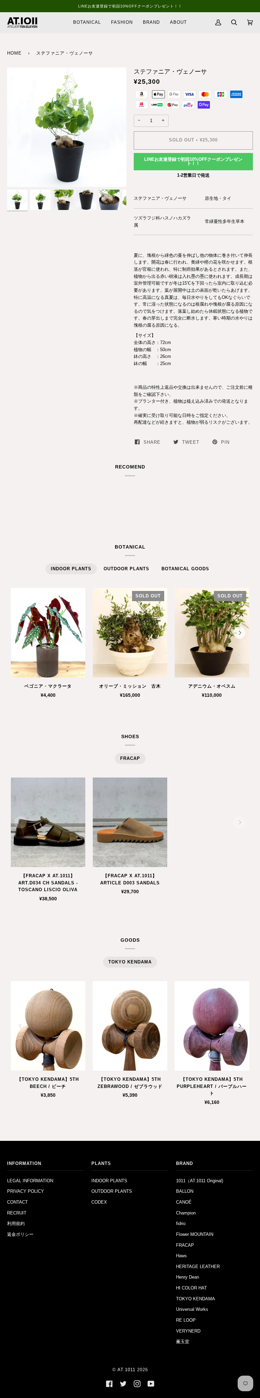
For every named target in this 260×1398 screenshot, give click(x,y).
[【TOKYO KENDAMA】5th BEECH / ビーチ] (48, 1026)
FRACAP (185, 1245)
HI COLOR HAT (191, 1287)
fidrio (181, 1223)
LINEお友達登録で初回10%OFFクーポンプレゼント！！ (193, 161)
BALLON (184, 1191)
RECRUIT (16, 1212)
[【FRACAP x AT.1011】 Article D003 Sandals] (130, 822)
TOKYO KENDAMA (195, 1298)
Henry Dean (187, 1277)
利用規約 (16, 1223)
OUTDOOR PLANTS (111, 1191)
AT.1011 (126, 1369)
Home (14, 53)
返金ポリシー (20, 1234)
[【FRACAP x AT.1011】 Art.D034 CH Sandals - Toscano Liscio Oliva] (48, 822)
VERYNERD (188, 1331)
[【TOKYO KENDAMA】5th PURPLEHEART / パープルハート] (212, 1026)
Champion (186, 1212)
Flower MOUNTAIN (194, 1234)
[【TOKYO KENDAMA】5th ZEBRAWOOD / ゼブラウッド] (130, 1026)
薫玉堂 (182, 1341)
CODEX (99, 1202)
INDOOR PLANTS (109, 1180)
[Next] (239, 633)
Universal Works (192, 1309)
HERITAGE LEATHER (198, 1266)
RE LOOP (186, 1320)
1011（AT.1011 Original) (199, 1180)
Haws (181, 1255)
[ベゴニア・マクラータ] (48, 632)
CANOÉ (184, 1202)
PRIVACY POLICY (25, 1191)
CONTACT (17, 1202)
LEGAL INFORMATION (30, 1180)
